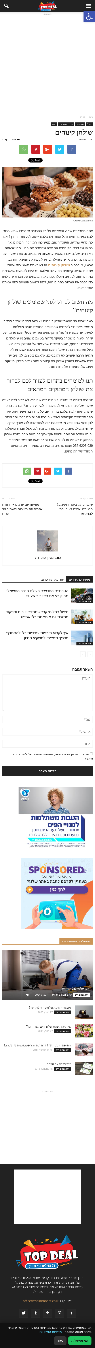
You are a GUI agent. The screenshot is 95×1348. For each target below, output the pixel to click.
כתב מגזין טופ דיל (47, 557)
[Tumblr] (35, 1313)
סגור (60, 1340)
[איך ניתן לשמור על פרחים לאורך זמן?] (84, 1030)
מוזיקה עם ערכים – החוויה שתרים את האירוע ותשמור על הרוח (22, 509)
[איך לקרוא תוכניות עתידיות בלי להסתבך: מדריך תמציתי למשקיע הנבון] (82, 638)
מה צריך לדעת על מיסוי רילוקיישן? (50, 1007)
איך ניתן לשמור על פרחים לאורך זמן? (48, 1026)
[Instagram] (59, 1313)
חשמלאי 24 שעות (76, 989)
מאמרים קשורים (79, 579)
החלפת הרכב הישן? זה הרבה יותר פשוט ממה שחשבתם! (37, 1045)
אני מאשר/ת (79, 1340)
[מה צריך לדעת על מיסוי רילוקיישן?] (84, 1012)
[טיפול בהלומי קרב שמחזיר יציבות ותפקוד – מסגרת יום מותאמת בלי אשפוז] (82, 617)
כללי (54, 124)
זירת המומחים (66, 124)
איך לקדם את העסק (59, 1064)
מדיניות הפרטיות (51, 1332)
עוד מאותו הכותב (52, 579)
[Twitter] (23, 1313)
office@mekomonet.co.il (40, 1301)
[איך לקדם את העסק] (84, 1068)
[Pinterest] (47, 1313)
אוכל (89, 124)
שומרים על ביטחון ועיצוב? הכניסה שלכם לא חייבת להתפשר (75, 509)
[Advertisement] (47, 63)
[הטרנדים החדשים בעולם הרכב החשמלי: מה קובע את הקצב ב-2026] (82, 596)
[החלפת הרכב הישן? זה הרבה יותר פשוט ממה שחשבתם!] (84, 1049)
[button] (89, 16)
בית (91, 117)
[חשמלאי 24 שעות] (47, 975)
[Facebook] (71, 1313)
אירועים (80, 124)
